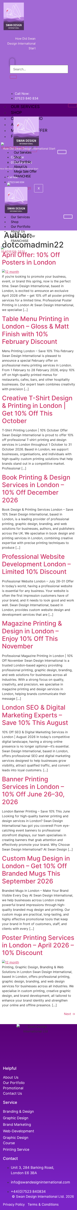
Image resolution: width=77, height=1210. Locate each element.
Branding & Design (18, 1111)
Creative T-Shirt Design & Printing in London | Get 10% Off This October (37, 409)
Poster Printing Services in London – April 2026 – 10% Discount (38, 945)
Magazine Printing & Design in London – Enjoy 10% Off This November (32, 634)
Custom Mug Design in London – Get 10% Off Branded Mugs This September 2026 (36, 869)
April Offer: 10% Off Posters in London (31, 258)
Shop (16, 112)
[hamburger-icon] (72, 105)
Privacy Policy (15, 1204)
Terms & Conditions (43, 1204)
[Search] (13, 77)
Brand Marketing (17, 1124)
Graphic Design (15, 1118)
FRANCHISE (22, 176)
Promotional (13, 1088)
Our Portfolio (22, 162)
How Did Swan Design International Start (21, 43)
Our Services (25, 106)
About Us (10, 1077)
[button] (12, 62)
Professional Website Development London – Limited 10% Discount (36, 564)
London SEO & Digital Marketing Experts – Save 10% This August (35, 714)
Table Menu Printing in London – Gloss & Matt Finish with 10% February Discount (35, 330)
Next (69, 1014)
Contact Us (12, 1093)
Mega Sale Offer (25, 171)
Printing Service (16, 1149)
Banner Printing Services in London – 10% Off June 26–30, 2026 (33, 790)
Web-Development (18, 1131)
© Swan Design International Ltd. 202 (42, 1197)
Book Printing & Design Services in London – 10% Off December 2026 (36, 488)
